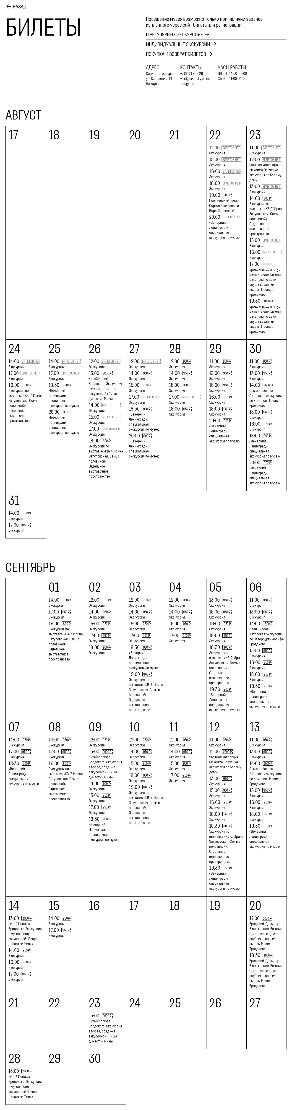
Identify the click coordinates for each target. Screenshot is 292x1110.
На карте (152, 83)
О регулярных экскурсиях (174, 34)
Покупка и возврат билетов (176, 54)
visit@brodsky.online (195, 78)
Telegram (187, 83)
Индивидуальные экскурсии (178, 44)
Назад (19, 7)
